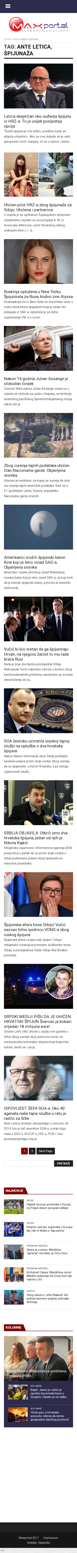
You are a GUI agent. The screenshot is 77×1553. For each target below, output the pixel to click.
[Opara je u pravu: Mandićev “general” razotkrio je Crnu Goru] (14, 1252)
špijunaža (18, 53)
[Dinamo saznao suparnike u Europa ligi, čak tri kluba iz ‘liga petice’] (14, 1229)
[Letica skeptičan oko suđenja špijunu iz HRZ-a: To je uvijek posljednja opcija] (38, 86)
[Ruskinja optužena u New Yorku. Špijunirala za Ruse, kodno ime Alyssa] (38, 261)
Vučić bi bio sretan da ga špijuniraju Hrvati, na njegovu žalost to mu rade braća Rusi (36, 654)
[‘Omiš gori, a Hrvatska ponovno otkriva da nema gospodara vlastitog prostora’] (18, 1414)
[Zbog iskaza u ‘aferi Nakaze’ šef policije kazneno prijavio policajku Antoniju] (14, 1297)
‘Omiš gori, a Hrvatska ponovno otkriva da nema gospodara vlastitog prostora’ (50, 1416)
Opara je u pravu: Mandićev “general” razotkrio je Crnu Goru (47, 1251)
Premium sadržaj (37, 1246)
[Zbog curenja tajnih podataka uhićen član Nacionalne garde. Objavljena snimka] (38, 435)
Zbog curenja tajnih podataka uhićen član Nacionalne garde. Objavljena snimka (36, 470)
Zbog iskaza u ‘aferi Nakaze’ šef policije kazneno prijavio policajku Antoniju (48, 1298)
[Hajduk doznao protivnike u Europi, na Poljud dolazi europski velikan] (14, 1206)
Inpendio (44, 1543)
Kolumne (36, 1386)
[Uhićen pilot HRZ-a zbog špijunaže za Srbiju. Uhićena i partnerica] (38, 174)
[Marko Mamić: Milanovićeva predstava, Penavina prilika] (38, 1358)
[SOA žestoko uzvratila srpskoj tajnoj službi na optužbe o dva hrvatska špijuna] (38, 710)
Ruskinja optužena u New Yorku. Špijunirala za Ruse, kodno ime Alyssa (38, 294)
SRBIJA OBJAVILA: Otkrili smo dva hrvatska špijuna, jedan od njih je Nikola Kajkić (36, 838)
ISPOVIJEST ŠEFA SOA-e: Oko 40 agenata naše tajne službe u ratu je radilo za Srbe (35, 1113)
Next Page (45, 1151)
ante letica (34, 47)
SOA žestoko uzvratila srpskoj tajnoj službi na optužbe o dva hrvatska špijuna (36, 746)
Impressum (50, 1538)
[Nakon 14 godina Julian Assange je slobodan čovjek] (38, 348)
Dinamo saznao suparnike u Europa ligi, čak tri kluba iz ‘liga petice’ (49, 1228)
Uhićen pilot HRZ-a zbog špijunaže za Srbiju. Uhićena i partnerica (38, 207)
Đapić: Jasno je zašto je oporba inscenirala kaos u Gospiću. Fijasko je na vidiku (49, 1393)
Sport (31, 1200)
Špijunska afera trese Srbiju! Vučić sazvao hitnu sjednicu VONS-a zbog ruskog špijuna (36, 929)
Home (7, 39)
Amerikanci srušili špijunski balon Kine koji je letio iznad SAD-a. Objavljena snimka (34, 562)
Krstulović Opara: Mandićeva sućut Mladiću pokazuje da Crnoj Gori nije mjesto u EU (49, 1276)
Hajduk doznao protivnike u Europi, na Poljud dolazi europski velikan (49, 1206)
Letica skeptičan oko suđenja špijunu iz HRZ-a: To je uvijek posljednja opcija (37, 121)
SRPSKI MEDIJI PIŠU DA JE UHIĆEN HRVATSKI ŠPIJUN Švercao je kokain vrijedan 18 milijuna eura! (37, 1021)
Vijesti (31, 1291)
